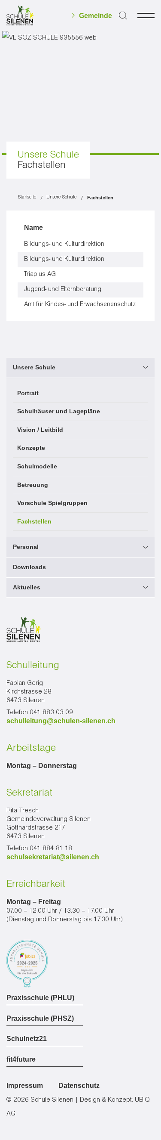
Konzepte (31, 447)
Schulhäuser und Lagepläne (58, 411)
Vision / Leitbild (40, 429)
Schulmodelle (37, 466)
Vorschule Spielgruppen (52, 502)
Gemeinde (95, 15)
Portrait (28, 393)
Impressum (24, 1085)
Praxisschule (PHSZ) (40, 1018)
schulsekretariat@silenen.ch (52, 857)
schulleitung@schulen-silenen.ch (60, 721)
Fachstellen (34, 521)
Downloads (29, 567)
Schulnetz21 (26, 1038)
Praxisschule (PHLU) (40, 997)
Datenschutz (79, 1085)
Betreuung (32, 484)
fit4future (21, 1059)
